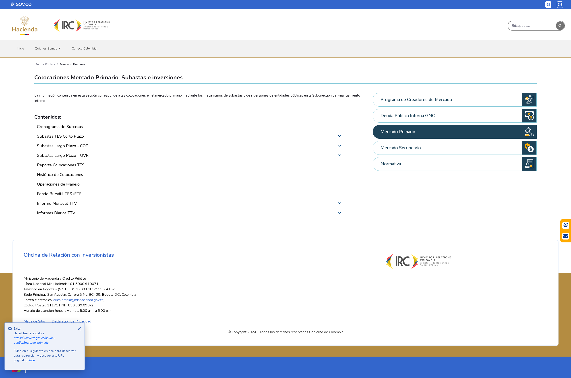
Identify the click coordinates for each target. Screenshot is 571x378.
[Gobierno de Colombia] (21, 4)
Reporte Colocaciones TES (61, 165)
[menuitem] (20, 48)
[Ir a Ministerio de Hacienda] (24, 26)
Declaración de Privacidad (71, 321)
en (560, 4)
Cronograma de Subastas (60, 126)
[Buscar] (560, 26)
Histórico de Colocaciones (60, 174)
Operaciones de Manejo (58, 184)
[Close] (79, 328)
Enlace (30, 360)
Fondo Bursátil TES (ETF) (60, 193)
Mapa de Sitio (34, 321)
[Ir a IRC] (81, 26)
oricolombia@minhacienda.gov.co (78, 299)
